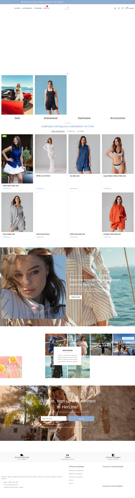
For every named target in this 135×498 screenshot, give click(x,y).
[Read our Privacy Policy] (94, 427)
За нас (71, 483)
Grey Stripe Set (9, 234)
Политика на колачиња (76, 477)
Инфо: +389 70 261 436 (11, 482)
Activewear (51, 118)
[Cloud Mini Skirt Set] (17, 159)
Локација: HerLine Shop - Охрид (13, 487)
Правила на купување (75, 473)
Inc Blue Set (74, 176)
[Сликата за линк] (8, 470)
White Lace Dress (43, 176)
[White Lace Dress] (51, 154)
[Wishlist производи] (122, 8)
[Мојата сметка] (115, 8)
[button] (2, 42)
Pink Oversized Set (77, 234)
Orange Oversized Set (112, 234)
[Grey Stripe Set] (17, 212)
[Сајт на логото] (67, 8)
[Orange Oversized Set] (118, 212)
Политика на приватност (76, 470)
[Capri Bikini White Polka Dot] (118, 154)
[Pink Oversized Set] (84, 212)
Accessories (117, 118)
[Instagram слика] (11, 345)
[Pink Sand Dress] (51, 212)
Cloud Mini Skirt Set (11, 186)
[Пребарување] (119, 8)
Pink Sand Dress (42, 234)
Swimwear (84, 118)
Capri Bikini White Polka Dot (114, 176)
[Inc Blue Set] (84, 154)
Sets (17, 118)
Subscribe (81, 419)
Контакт (71, 480)
